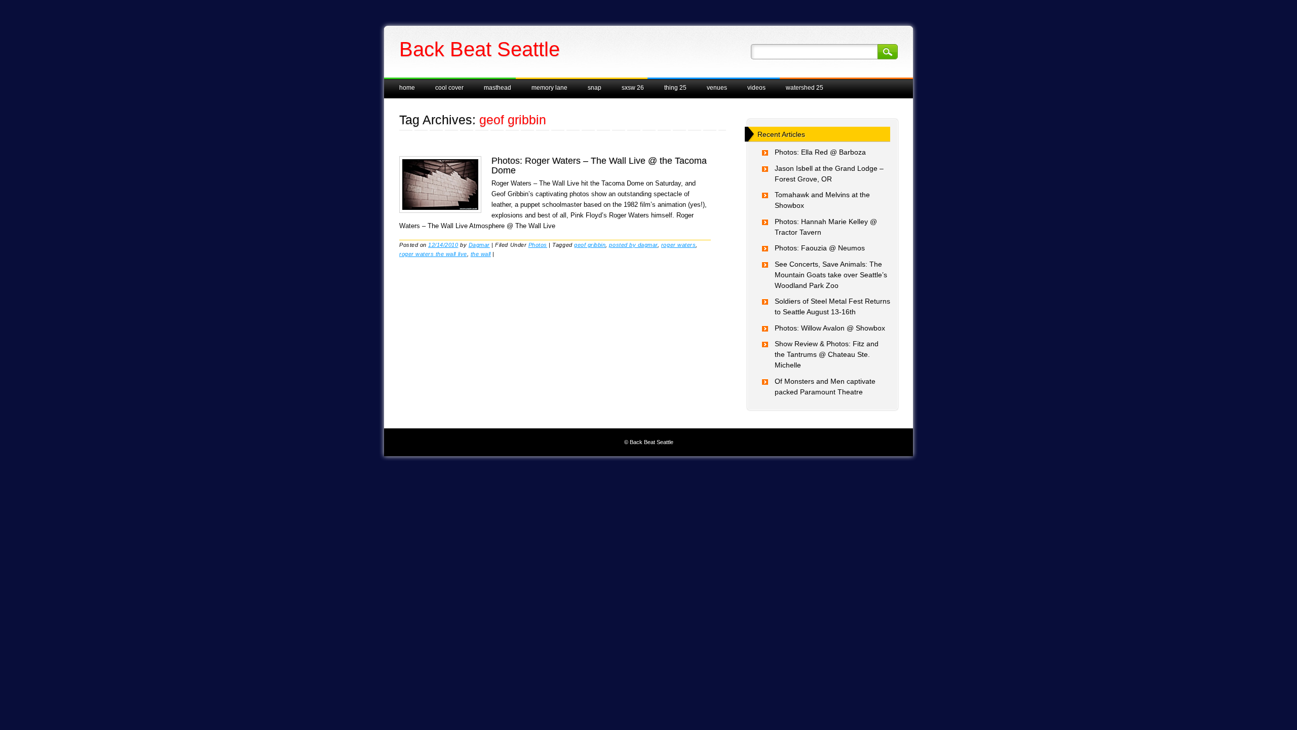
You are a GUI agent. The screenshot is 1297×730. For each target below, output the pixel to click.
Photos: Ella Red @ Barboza (820, 152)
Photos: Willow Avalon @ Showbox (830, 328)
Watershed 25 (804, 87)
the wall (481, 254)
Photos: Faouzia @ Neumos (820, 248)
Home (407, 87)
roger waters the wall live (433, 254)
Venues (717, 87)
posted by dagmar (633, 245)
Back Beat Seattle (479, 49)
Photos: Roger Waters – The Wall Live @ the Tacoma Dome (599, 165)
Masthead (497, 87)
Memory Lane (549, 87)
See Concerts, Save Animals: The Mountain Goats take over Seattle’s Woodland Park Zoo (831, 274)
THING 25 (675, 87)
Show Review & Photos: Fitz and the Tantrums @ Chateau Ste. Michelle (827, 354)
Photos (537, 245)
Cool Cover (449, 87)
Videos (756, 87)
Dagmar (479, 245)
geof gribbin (589, 245)
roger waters (678, 245)
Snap (594, 87)
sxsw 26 (633, 87)
